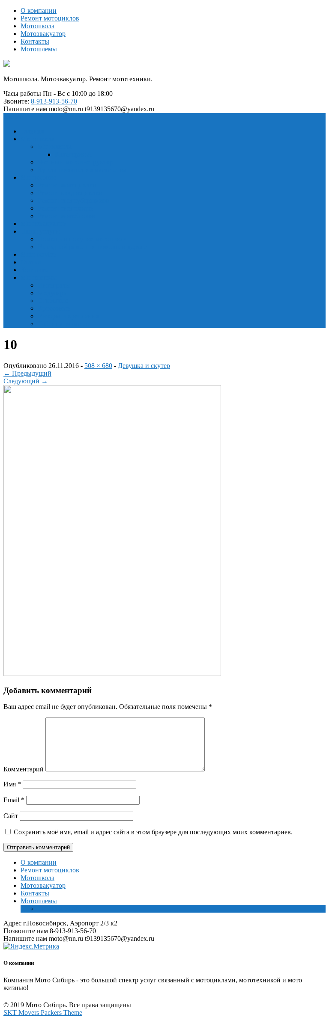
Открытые (53, 300)
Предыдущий (27, 373)
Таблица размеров (64, 323)
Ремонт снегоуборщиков (73, 200)
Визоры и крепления (68, 316)
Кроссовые (54, 308)
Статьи (31, 262)
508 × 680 (98, 365)
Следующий (25, 381)
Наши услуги (40, 231)
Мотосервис (38, 177)
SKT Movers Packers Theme (42, 1012)
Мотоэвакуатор (43, 33)
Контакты (35, 41)
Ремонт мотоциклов (50, 18)
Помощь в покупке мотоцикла (82, 239)
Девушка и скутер (144, 365)
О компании (39, 10)
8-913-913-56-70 (54, 101)
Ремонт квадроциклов (70, 192)
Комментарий (23, 769)
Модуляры (53, 293)
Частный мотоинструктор (75, 162)
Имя (12, 784)
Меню (12, 116)
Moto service (38, 254)
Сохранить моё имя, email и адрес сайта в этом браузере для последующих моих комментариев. (153, 832)
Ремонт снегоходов (66, 208)
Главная (32, 131)
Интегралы (54, 285)
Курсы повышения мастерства (82, 169)
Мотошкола (37, 26)
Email (13, 800)
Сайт (10, 815)
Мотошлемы (39, 49)
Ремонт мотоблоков (66, 215)
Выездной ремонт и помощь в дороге (92, 246)
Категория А (73, 154)
